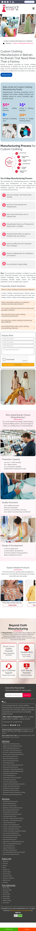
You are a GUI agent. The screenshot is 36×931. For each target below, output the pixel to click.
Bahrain (8, 43)
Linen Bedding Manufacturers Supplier (14, 852)
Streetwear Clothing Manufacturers (13, 769)
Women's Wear (7, 890)
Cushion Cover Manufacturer (11, 824)
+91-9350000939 (17, 721)
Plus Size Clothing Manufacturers (12, 752)
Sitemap (5, 882)
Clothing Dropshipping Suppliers (12, 814)
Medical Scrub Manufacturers (11, 744)
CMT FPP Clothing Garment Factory (13, 818)
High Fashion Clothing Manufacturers (13, 841)
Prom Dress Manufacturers (10, 756)
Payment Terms (7, 876)
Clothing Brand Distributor (10, 812)
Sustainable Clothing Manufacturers (13, 771)
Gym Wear (6, 902)
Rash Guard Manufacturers (10, 758)
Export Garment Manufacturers (12, 835)
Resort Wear (6, 896)
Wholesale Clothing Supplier (11, 788)
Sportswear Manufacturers (10, 767)
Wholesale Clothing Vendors (11, 790)
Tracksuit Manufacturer (9, 779)
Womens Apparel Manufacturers (12, 794)
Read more (6, 75)
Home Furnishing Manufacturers (12, 843)
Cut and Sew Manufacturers (11, 833)
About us (5, 861)
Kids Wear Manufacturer (10, 850)
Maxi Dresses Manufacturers (11, 854)
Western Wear (7, 900)
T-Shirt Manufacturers (9, 775)
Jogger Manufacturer (9, 848)
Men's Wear (6, 888)
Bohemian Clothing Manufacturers (12, 808)
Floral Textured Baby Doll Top (11, 602)
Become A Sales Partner (10, 805)
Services (5, 863)
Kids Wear (6, 892)
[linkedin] (13, 2)
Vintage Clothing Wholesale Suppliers (14, 784)
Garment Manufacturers (10, 839)
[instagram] (8, 2)
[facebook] (10, 2)
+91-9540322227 (7, 721)
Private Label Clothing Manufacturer (13, 754)
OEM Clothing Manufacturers (11, 748)
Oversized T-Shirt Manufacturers (12, 750)
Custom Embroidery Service (11, 829)
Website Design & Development (20, 910)
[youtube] (5, 2)
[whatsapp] (2, 2)
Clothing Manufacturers (9, 816)
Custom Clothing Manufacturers (12, 827)
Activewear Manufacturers (10, 801)
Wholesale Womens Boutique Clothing (14, 792)
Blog (4, 867)
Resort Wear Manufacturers (11, 760)
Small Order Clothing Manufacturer (13, 765)
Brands (5, 865)
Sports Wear (6, 894)
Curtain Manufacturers (9, 822)
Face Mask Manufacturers (10, 837)
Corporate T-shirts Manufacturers (12, 820)
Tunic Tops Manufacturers (10, 782)
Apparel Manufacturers (9, 803)
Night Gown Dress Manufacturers (12, 746)
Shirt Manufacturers (8, 763)
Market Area (6, 880)
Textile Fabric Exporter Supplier (12, 777)
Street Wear (6, 898)
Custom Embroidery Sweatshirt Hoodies (14, 831)
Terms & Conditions (8, 878)
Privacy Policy (7, 871)
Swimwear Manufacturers (10, 773)
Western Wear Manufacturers (11, 786)
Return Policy (7, 874)
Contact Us (6, 869)
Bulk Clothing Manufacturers (11, 810)
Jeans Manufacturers (9, 846)
